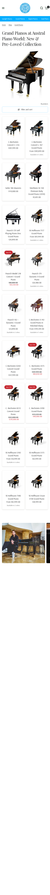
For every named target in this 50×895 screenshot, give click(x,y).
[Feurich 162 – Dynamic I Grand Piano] (13, 305)
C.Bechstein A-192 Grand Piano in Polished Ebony (36, 322)
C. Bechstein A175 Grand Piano (36, 367)
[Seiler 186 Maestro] (13, 174)
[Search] (41, 8)
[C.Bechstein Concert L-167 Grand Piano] (37, 128)
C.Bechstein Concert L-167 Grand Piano (37, 145)
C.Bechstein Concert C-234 (13, 143)
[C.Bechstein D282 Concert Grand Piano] (13, 352)
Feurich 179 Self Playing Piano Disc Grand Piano (13, 233)
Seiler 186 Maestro (13, 188)
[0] (46, 8)
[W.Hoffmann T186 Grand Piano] (13, 482)
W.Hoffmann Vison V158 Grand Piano (37, 497)
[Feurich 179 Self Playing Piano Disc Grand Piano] (13, 216)
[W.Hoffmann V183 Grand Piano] (13, 438)
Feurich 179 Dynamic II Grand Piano (36, 276)
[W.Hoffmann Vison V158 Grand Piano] (37, 482)
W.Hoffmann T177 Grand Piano (36, 232)
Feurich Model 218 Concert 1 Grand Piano (13, 276)
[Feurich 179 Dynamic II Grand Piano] (37, 259)
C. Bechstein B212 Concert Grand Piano (13, 411)
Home (4, 25)
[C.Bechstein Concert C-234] (13, 128)
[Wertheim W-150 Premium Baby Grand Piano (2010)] (37, 174)
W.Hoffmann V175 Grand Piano (36, 454)
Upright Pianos (7, 19)
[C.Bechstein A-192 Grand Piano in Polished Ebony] (37, 305)
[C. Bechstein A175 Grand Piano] (37, 352)
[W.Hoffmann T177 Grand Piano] (37, 216)
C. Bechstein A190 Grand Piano (36, 409)
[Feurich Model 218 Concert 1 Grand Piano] (13, 259)
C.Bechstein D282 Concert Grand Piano (13, 368)
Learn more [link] (10, 558)
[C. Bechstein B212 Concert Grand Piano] (13, 394)
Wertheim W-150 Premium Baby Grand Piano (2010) (36, 191)
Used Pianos (45, 19)
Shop (10, 25)
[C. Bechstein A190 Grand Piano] (37, 394)
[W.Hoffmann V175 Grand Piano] (37, 438)
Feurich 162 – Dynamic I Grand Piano (13, 322)
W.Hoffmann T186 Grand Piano (13, 497)
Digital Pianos (33, 19)
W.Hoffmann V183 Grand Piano (13, 454)
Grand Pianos (20, 19)
